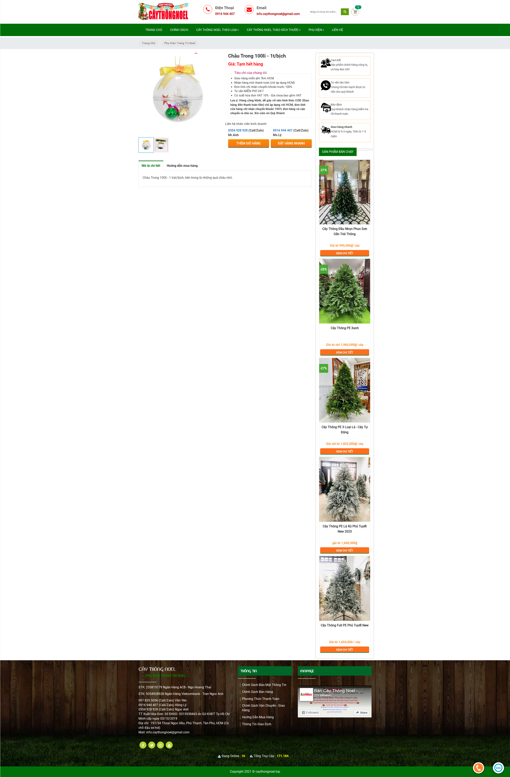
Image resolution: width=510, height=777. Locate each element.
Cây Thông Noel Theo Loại (216, 30)
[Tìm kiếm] (345, 11)
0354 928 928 (238, 130)
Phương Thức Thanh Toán (260, 699)
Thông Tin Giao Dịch (256, 724)
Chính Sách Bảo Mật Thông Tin (264, 685)
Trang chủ (153, 30)
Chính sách (179, 30)
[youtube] (169, 745)
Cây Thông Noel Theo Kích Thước (273, 30)
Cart (355, 12)
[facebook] (142, 745)
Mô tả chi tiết (151, 166)
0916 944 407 (282, 130)
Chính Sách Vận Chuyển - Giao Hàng (263, 708)
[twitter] (151, 745)
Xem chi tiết (345, 192)
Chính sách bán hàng (257, 692)
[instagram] (160, 745)
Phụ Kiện (315, 30)
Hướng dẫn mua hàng (182, 166)
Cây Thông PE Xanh (345, 328)
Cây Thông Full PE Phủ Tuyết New (345, 625)
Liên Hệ (337, 30)
